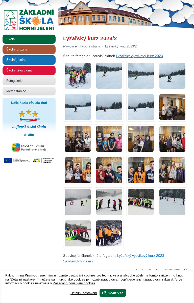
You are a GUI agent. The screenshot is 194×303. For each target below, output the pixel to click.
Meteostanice (16, 91)
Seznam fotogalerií (78, 261)
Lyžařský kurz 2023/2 (121, 46)
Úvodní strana (90, 46)
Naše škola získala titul (25, 119)
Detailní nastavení (83, 293)
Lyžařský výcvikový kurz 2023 (139, 56)
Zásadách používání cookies (74, 283)
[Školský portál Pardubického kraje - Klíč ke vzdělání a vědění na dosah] (29, 151)
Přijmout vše (113, 293)
